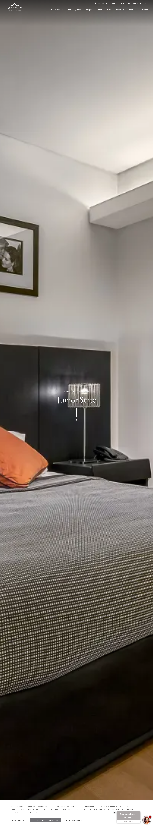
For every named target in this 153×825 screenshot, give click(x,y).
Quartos (78, 10)
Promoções (133, 10)
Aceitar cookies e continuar (45, 820)
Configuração (18, 820)
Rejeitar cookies (74, 820)
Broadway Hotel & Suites (61, 10)
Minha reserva (125, 3)
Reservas (145, 10)
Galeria (108, 10)
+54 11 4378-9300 (104, 4)
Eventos (99, 10)
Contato (115, 3)
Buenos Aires (120, 10)
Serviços (88, 10)
